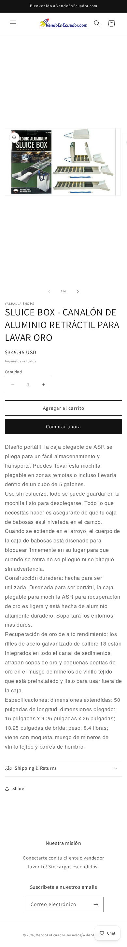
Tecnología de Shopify (85, 935)
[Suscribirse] (96, 904)
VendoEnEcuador (50, 935)
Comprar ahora (63, 426)
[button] (13, 23)
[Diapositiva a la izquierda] (49, 291)
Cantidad (13, 372)
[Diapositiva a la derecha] (78, 291)
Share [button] (18, 788)
